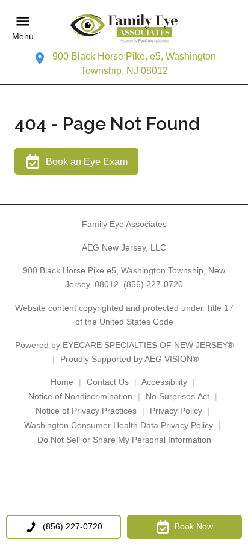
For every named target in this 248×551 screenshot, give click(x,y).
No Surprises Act (177, 396)
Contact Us (108, 382)
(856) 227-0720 (153, 284)
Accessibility (164, 382)
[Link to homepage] (124, 28)
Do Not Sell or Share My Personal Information (124, 439)
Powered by (124, 345)
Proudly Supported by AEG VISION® (129, 359)
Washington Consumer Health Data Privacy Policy (118, 425)
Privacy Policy (176, 411)
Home (62, 382)
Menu (23, 36)
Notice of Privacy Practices (86, 411)
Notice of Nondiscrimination (80, 396)
